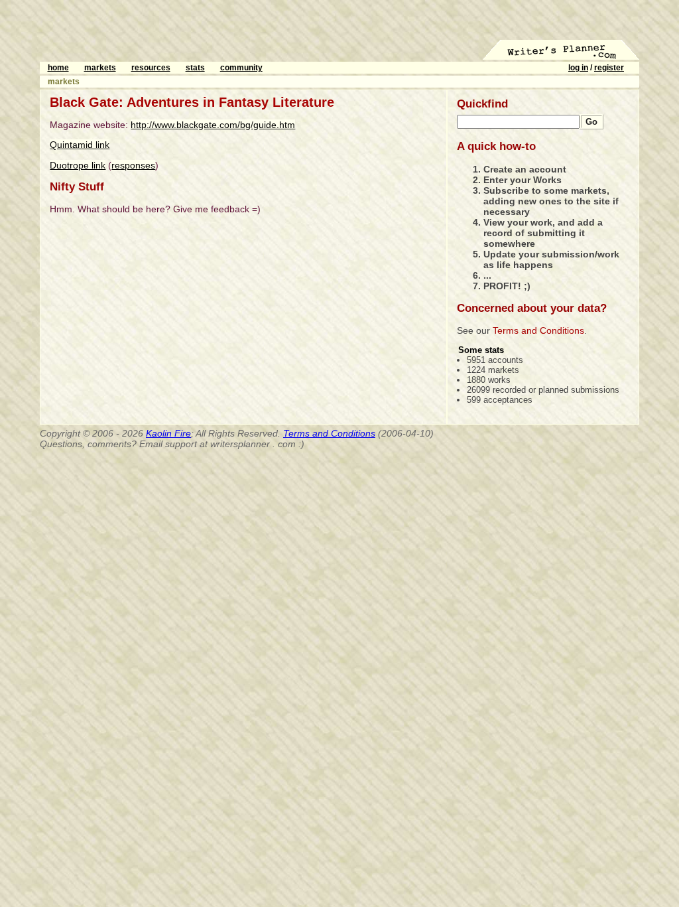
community (241, 68)
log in (578, 68)
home (58, 68)
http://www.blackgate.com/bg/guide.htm (213, 124)
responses (133, 165)
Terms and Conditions (538, 330)
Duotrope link (77, 165)
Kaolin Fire (168, 433)
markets (100, 68)
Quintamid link (79, 144)
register (609, 68)
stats (195, 68)
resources (150, 68)
